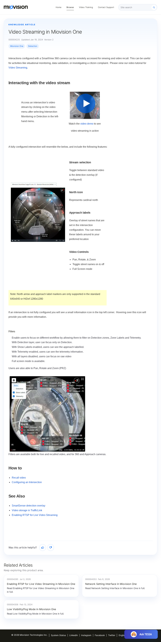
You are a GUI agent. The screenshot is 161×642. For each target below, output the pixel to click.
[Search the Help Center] (153, 7)
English (122, 635)
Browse (70, 7)
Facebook (100, 635)
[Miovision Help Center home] (16, 7)
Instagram (86, 635)
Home (58, 7)
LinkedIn (73, 635)
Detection (32, 46)
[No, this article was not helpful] (50, 547)
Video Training (86, 7)
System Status (58, 635)
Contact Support (106, 7)
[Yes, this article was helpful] (42, 547)
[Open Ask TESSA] (141, 634)
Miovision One (16, 46)
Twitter (111, 635)
